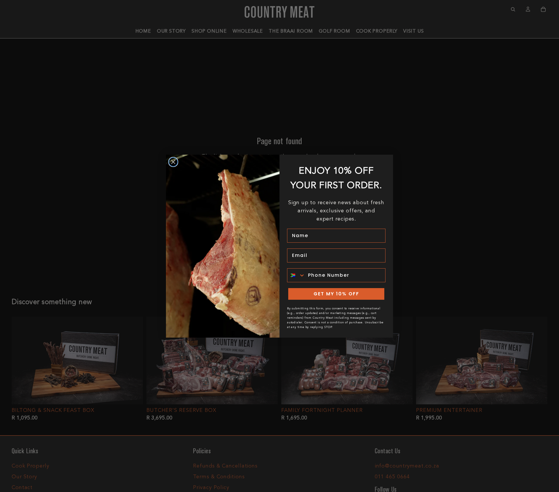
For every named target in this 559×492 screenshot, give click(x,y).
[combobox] (296, 275)
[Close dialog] (173, 162)
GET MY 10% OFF (336, 293)
